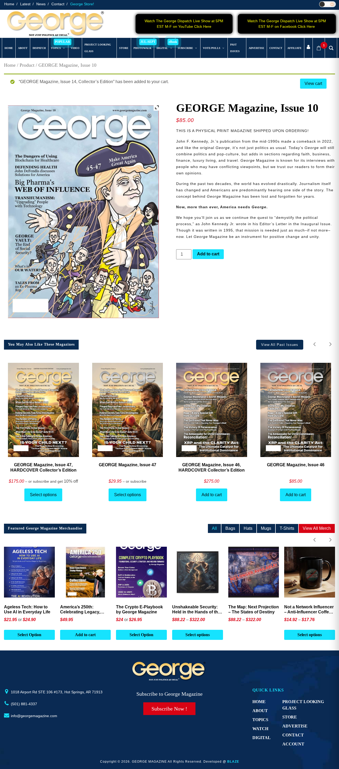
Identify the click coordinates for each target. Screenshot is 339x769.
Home (9, 4)
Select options (43, 494)
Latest (25, 4)
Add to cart (208, 254)
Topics (260, 719)
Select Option (85, 634)
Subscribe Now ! (169, 709)
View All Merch (317, 528)
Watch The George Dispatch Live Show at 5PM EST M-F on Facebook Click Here (286, 24)
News (41, 4)
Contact (57, 4)
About (260, 710)
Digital (261, 737)
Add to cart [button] (29, 634)
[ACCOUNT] (308, 48)
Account (293, 744)
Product (27, 65)
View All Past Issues (279, 345)
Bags (230, 528)
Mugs (266, 528)
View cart (313, 83)
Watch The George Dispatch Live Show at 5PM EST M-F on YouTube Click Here (184, 24)
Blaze (233, 761)
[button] (330, 344)
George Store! (82, 4)
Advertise (294, 726)
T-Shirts (287, 528)
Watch (260, 728)
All (214, 528)
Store (289, 717)
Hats (248, 528)
